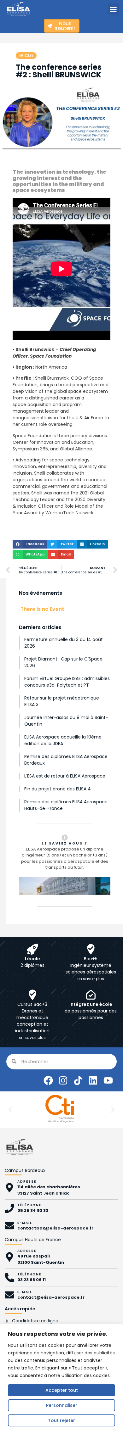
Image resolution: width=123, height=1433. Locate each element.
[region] (61, 1378)
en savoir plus (90, 978)
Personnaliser (61, 1405)
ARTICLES (26, 55)
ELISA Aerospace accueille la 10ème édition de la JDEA (63, 740)
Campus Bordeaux (25, 1170)
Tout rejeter (61, 1420)
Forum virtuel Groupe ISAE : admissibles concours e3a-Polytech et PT (67, 681)
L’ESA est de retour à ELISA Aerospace (64, 776)
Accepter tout (61, 1390)
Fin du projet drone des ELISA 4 (57, 789)
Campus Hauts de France (33, 1239)
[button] (113, 9)
